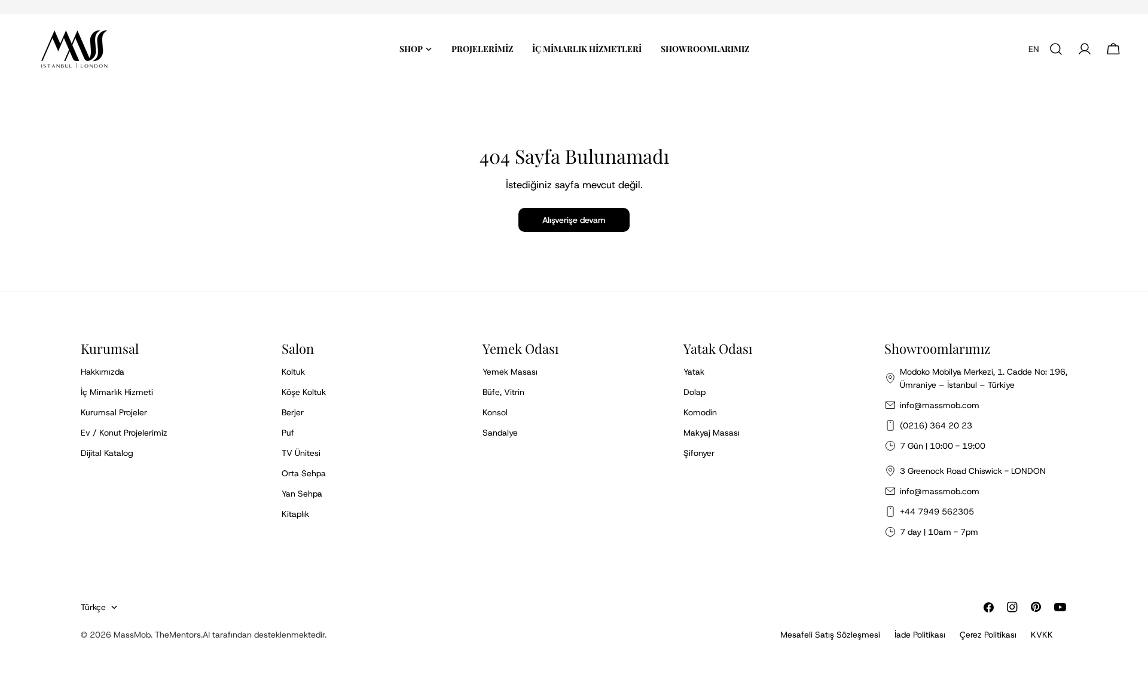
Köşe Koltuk (304, 392)
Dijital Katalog (107, 453)
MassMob (132, 634)
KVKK (1042, 634)
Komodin (700, 412)
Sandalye (500, 432)
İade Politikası (919, 634)
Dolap (694, 392)
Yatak (693, 371)
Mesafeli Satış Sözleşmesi (830, 634)
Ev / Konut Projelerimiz (124, 432)
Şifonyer (699, 453)
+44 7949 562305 (937, 511)
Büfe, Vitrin (503, 392)
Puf (288, 432)
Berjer (293, 412)
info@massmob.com (939, 405)
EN (1033, 49)
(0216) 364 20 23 (936, 425)
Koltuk (293, 371)
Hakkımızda (102, 371)
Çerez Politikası (988, 634)
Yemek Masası (510, 371)
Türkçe (93, 607)
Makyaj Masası (711, 432)
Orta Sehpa (304, 473)
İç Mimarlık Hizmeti (117, 392)
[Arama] (1056, 49)
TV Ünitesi (301, 453)
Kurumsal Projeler (114, 412)
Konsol (495, 412)
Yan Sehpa (302, 493)
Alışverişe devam (574, 220)
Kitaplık (295, 514)
